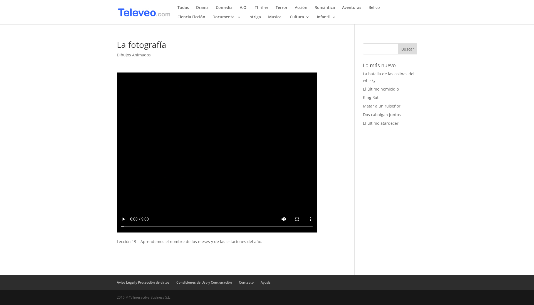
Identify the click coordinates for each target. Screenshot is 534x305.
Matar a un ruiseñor (381, 106)
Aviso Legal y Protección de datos (143, 282)
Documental (224, 17)
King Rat (371, 97)
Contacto (246, 282)
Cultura (297, 17)
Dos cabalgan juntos (382, 114)
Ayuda (266, 282)
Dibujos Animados (134, 55)
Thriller (261, 8)
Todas (183, 8)
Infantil (323, 17)
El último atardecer (381, 123)
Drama (202, 8)
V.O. (244, 8)
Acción (301, 8)
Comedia (224, 8)
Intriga (254, 17)
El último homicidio (381, 89)
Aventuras (351, 8)
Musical (275, 17)
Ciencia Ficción (191, 17)
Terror (282, 8)
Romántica (325, 8)
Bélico (374, 8)
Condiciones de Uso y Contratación (204, 282)
